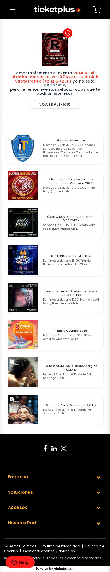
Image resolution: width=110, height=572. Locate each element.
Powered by (44, 569)
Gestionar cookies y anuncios (49, 551)
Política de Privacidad (61, 546)
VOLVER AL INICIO (55, 104)
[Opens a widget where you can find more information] (20, 562)
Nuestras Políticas (21, 546)
